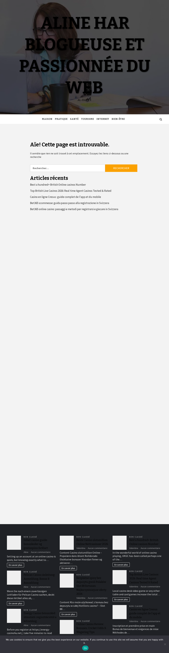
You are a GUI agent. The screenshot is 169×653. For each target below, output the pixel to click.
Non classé (30, 537)
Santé (74, 119)
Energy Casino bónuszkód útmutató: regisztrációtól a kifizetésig (40, 617)
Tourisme (87, 119)
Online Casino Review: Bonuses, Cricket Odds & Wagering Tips (91, 628)
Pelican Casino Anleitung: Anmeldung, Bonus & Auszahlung (39, 578)
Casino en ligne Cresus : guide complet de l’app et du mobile (65, 197)
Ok (85, 648)
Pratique (61, 119)
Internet (102, 119)
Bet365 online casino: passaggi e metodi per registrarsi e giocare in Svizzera (74, 209)
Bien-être (118, 119)
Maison (47, 119)
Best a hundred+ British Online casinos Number (58, 184)
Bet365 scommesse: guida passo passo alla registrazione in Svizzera (69, 203)
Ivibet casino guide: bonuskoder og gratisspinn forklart (36, 544)
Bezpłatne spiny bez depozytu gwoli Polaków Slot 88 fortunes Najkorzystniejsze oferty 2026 (91, 585)
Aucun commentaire (41, 552)
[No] (165, 644)
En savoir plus (15, 564)
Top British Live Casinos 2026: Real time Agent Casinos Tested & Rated (70, 191)
